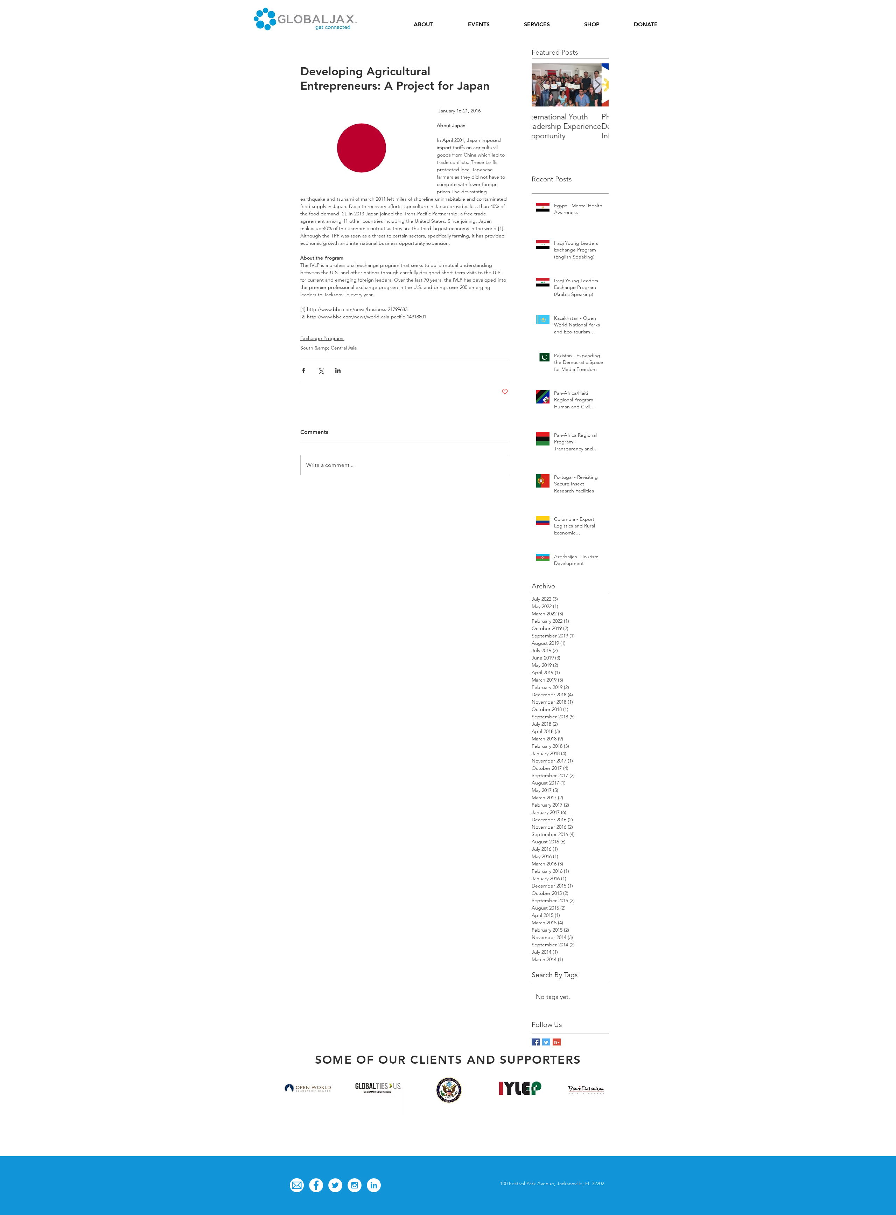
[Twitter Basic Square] (546, 1042)
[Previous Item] (543, 85)
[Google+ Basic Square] (557, 1042)
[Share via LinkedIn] (338, 370)
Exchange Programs (322, 338)
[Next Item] (597, 85)
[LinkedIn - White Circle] (374, 1185)
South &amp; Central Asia (328, 348)
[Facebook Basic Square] (536, 1042)
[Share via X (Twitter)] (320, 370)
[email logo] (297, 1185)
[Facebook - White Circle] (316, 1185)
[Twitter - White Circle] (335, 1185)
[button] (423, 24)
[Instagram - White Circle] (355, 1185)
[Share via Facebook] (303, 370)
